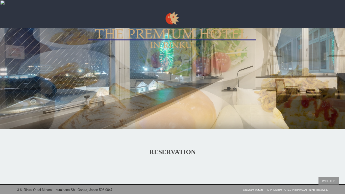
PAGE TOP (328, 181)
